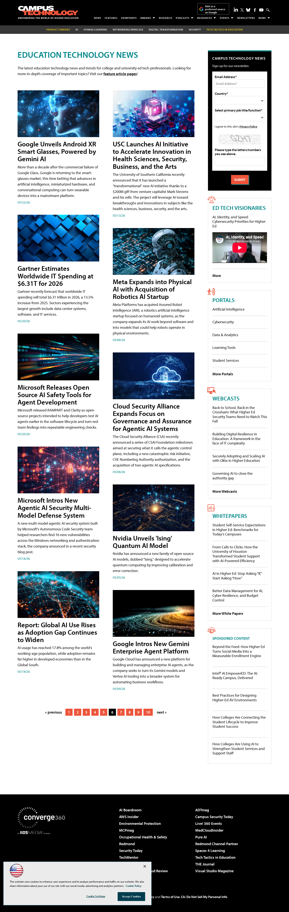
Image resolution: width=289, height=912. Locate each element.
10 (148, 712)
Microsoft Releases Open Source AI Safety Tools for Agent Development (54, 394)
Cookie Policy (134, 885)
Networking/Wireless (128, 29)
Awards (145, 17)
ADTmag (202, 809)
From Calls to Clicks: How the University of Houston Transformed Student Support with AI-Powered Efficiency (236, 554)
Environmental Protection (140, 823)
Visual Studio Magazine (214, 870)
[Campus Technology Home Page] (48, 12)
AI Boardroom (130, 809)
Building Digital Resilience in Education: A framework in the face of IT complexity (236, 439)
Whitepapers (229, 515)
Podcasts (182, 17)
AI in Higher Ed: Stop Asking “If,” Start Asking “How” (236, 575)
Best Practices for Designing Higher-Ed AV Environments (234, 697)
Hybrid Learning (95, 29)
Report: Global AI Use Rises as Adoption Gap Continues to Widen (57, 632)
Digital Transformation (166, 29)
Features (111, 17)
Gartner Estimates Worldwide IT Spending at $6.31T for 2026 (55, 275)
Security (195, 29)
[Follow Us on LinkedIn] (236, 9)
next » (162, 712)
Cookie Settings (95, 896)
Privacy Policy (248, 126)
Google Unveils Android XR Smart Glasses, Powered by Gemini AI (57, 151)
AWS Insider (129, 816)
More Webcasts (224, 491)
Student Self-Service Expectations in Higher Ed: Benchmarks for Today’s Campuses (239, 529)
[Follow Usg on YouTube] (261, 10)
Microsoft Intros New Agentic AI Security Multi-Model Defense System (54, 507)
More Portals (222, 373)
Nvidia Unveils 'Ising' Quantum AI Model (142, 542)
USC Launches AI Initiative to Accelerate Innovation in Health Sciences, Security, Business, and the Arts (152, 155)
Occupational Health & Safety (143, 837)
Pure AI (201, 837)
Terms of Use (170, 897)
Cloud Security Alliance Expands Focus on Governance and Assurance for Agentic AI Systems (152, 417)
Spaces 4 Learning (210, 850)
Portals (223, 300)
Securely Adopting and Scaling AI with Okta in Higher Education (238, 458)
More (262, 17)
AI (77, 29)
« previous (53, 712)
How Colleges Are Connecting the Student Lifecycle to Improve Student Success (239, 722)
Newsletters (246, 17)
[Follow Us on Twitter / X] (242, 10)
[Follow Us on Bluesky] (248, 10)
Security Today (131, 850)
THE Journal (205, 864)
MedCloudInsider (209, 830)
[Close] (144, 866)
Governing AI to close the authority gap (232, 475)
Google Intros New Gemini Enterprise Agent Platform (151, 647)
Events (224, 17)
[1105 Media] (43, 856)
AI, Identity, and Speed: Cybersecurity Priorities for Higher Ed (239, 221)
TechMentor (128, 857)
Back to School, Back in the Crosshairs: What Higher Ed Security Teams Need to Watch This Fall (239, 414)
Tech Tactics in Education (215, 857)
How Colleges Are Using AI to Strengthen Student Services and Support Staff (238, 748)
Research (165, 17)
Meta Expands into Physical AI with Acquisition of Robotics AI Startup (152, 289)
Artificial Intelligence (228, 309)
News (97, 17)
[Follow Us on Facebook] (255, 10)
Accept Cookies (131, 896)
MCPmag (126, 830)
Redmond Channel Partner (216, 843)
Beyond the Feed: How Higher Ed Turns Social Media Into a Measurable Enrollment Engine (238, 651)
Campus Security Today (214, 816)
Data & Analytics (225, 334)
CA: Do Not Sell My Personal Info (204, 897)
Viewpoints (129, 17)
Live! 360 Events (208, 823)
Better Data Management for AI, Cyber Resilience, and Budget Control (237, 595)
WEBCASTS (225, 398)
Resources (204, 17)
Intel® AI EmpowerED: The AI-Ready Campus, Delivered (235, 675)
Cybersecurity (223, 321)
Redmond (127, 843)
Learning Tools (223, 347)
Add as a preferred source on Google (215, 9)
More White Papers (227, 613)
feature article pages (120, 73)
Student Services (225, 360)
